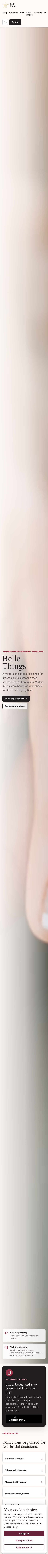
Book (22, 12)
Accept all (24, 1533)
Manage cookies (24, 1540)
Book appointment (14, 698)
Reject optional (24, 1547)
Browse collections (15, 706)
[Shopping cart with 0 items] (5, 22)
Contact (38, 12)
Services (13, 12)
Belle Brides (29, 13)
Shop (4, 12)
